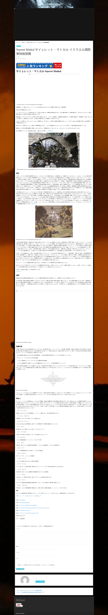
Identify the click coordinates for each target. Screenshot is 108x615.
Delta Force (56, 128)
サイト (17, 558)
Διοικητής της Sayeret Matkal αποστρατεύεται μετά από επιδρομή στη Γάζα (34, 507)
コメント (18, 528)
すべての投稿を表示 (40, 581)
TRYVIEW (54, 3)
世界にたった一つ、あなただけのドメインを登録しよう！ (29, 495)
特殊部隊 (23, 42)
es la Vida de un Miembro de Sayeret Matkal (28, 505)
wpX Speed (33, 203)
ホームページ (18, 42)
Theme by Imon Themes (20, 613)
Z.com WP (18, 271)
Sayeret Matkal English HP (24, 502)
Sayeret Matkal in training (24, 510)
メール (18, 552)
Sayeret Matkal (22, 500)
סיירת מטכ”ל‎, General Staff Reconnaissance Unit (28, 513)
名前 (17, 546)
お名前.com (50, 130)
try (18, 58)
